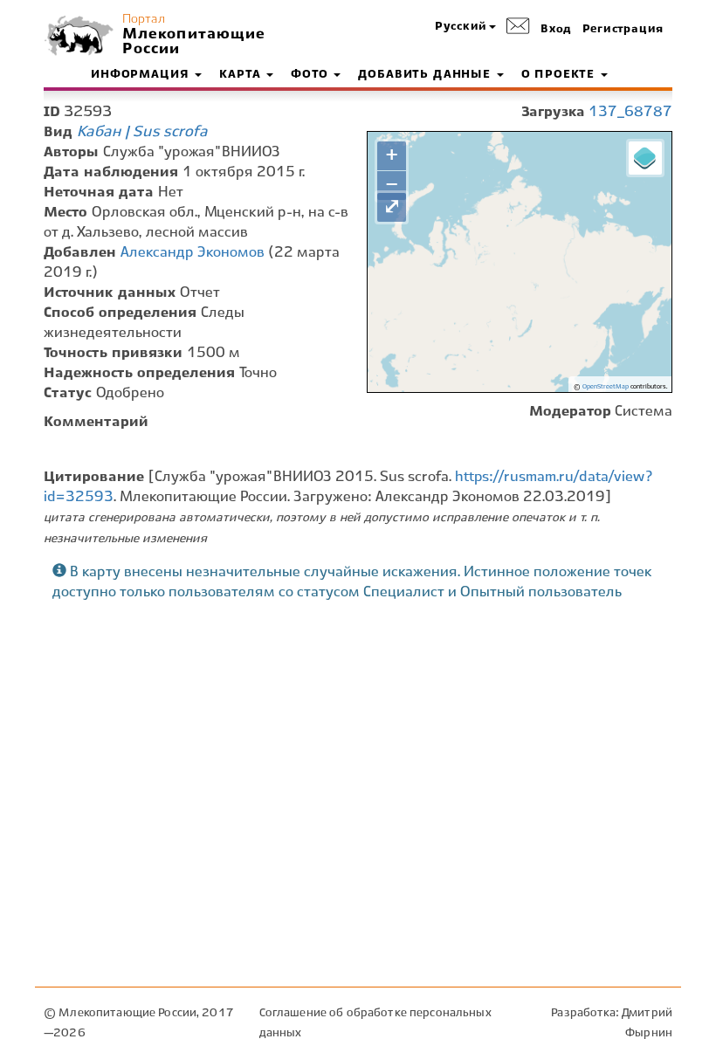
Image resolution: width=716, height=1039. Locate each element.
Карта (242, 75)
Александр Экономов (192, 252)
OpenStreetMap (605, 386)
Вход (556, 29)
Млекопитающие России (192, 42)
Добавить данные (426, 75)
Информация (142, 75)
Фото (311, 75)
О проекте (560, 75)
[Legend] (645, 158)
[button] (465, 27)
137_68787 (630, 112)
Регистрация (623, 29)
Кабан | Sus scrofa (142, 132)
